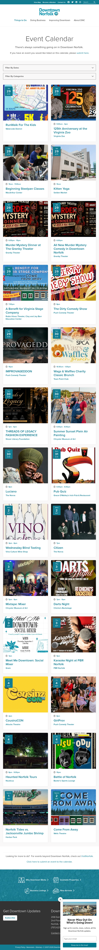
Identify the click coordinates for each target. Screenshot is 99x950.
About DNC (79, 20)
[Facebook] (68, 2)
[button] (49, 68)
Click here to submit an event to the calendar (49, 861)
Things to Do (20, 20)
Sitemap (39, 947)
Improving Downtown (59, 20)
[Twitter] (72, 2)
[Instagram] (80, 2)
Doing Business (38, 20)
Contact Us (61, 2)
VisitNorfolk (87, 856)
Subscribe (10, 917)
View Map (37, 2)
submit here (83, 53)
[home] (49, 12)
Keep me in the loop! (79, 945)
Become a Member (49, 2)
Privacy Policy (20, 947)
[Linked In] (76, 2)
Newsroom (30, 947)
